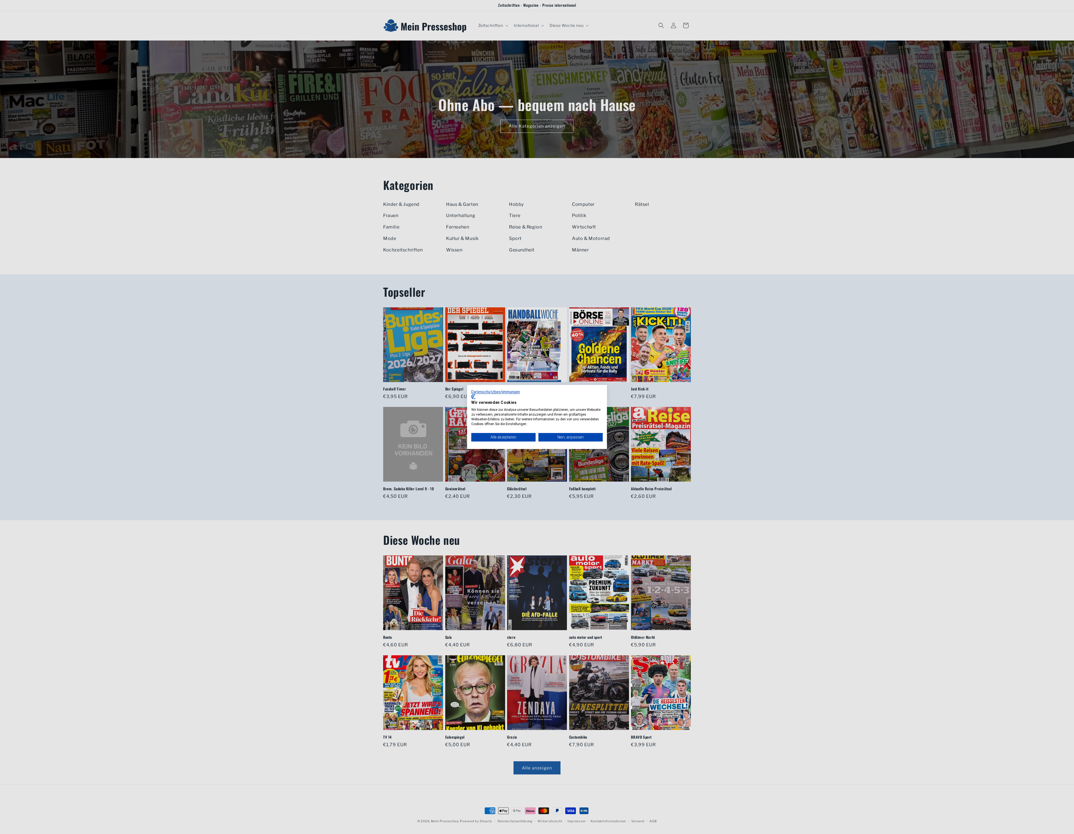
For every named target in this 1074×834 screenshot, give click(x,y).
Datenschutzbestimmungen (495, 392)
